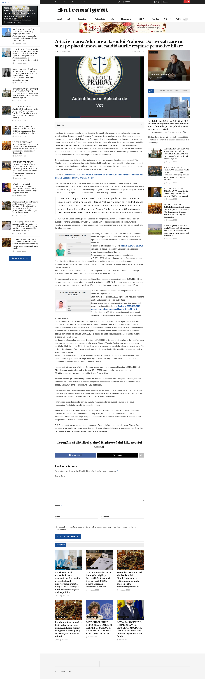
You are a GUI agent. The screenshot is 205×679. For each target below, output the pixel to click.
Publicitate (76, 2)
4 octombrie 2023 (137, 51)
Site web (105, 516)
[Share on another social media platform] (141, 455)
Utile (166, 19)
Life (112, 19)
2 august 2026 (156, 78)
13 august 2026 (171, 220)
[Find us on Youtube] (188, 2)
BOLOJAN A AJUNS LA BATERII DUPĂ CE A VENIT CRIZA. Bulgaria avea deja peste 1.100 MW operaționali (24, 130)
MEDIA (141, 19)
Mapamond (126, 19)
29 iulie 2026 (123, 640)
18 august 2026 (171, 183)
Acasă (59, 19)
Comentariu (61, 476)
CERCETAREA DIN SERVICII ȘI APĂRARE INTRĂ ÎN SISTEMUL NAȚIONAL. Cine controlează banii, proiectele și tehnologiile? (25, 93)
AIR (69, 19)
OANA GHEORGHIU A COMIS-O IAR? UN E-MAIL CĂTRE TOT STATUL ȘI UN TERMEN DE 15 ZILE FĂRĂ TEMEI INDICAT (99, 628)
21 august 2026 (175, 132)
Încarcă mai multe (20, 258)
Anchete (169, 91)
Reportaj (185, 91)
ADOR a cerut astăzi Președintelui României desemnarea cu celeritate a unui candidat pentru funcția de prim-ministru (24, 188)
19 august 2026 (171, 162)
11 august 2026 (93, 590)
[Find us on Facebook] (185, 2)
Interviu (177, 91)
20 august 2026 (63, 596)
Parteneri (67, 2)
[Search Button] (179, 2)
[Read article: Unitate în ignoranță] (169, 65)
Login (158, 2)
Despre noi (59, 2)
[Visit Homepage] (83, 9)
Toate (162, 91)
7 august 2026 (62, 640)
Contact (84, 2)
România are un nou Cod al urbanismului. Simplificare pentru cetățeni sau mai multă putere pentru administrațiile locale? (25, 243)
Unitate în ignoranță (159, 74)
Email (58, 516)
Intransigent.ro (66, 671)
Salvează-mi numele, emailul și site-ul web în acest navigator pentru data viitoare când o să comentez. (96, 528)
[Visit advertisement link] (122, 27)
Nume (58, 506)
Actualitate (100, 19)
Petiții (178, 19)
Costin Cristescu (156, 132)
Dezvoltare (82, 19)
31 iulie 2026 (92, 637)
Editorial (153, 52)
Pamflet (155, 19)
